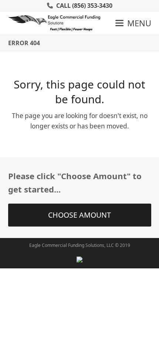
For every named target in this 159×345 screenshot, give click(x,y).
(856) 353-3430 (92, 5)
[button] (133, 23)
